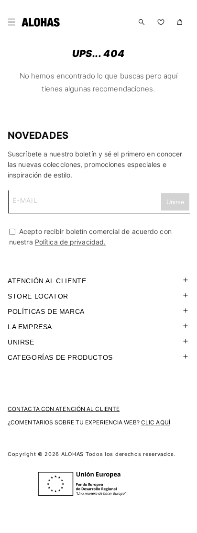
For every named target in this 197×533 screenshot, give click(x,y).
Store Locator (38, 296)
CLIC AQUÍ (155, 422)
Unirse (21, 342)
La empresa (30, 327)
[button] (13, 22)
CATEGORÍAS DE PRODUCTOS (60, 357)
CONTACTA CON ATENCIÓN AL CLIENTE (64, 408)
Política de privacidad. (70, 242)
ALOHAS (72, 454)
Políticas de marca (46, 311)
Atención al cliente (47, 281)
